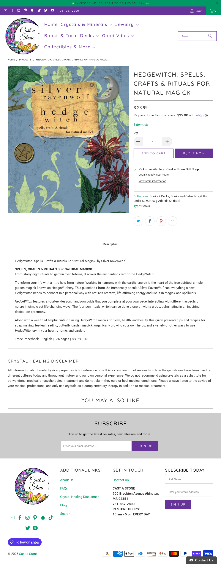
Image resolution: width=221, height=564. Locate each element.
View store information (152, 181)
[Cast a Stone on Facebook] (12, 10)
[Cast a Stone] (22, 36)
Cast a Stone (28, 554)
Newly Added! (158, 201)
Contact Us (121, 480)
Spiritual (174, 201)
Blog (63, 505)
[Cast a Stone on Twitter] (45, 10)
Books (145, 206)
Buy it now (194, 153)
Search (65, 514)
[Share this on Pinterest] (161, 221)
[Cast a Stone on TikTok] (39, 10)
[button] (86, 24)
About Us (67, 480)
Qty (136, 133)
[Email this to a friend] (172, 221)
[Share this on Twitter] (138, 221)
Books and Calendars (184, 196)
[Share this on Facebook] (150, 221)
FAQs (64, 488)
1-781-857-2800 (68, 10)
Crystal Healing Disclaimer (79, 497)
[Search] (210, 36)
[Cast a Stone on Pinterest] (25, 10)
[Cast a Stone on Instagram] (19, 10)
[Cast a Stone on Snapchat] (32, 10)
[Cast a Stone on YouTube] (52, 10)
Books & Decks (159, 196)
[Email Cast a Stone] (5, 10)
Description (110, 244)
